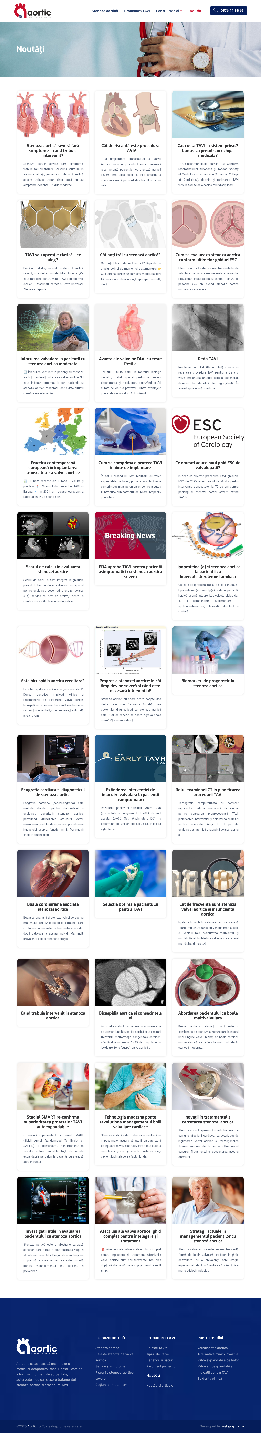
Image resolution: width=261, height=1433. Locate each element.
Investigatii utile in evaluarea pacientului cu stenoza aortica (53, 1234)
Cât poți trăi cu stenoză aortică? (130, 255)
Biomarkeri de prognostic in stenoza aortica (207, 683)
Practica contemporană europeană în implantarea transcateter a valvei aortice (53, 467)
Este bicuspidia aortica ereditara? (53, 681)
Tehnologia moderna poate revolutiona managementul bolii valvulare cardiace (130, 1122)
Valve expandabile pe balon (219, 1360)
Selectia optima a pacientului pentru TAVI (130, 907)
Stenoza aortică (105, 11)
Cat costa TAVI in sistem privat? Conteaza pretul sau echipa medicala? (208, 150)
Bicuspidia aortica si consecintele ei (130, 1015)
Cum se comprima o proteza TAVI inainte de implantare (130, 465)
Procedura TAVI (137, 11)
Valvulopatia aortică (213, 1348)
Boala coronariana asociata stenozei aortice (53, 907)
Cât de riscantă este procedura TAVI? (130, 148)
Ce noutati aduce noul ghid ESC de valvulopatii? (207, 465)
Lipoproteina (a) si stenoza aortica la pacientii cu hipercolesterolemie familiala (208, 571)
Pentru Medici (167, 11)
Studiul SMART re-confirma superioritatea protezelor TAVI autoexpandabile (53, 1122)
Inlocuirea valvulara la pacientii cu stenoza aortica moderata (53, 361)
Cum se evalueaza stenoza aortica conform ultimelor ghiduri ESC (208, 257)
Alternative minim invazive (218, 1354)
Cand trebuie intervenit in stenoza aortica (53, 1015)
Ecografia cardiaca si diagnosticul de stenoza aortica (53, 792)
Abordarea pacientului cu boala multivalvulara (208, 1015)
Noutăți (196, 11)
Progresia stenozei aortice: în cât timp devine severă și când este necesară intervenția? (130, 686)
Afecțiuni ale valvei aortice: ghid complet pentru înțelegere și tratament (130, 1236)
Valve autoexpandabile (215, 1366)
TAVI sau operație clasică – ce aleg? (53, 257)
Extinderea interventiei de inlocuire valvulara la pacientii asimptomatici (130, 794)
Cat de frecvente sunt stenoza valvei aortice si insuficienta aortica (208, 909)
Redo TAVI (208, 359)
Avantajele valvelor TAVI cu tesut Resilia (130, 361)
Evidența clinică (210, 1379)
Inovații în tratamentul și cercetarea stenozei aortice (208, 1119)
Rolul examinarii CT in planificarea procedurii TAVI (208, 792)
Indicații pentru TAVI (213, 1372)
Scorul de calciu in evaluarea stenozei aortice (53, 569)
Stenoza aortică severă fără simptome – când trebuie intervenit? (53, 150)
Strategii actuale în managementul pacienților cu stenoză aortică (208, 1236)
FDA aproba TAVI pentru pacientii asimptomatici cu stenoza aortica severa (130, 571)
